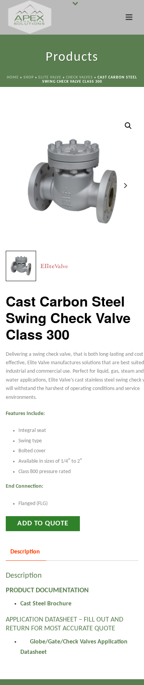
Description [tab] (25, 552)
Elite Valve (49, 77)
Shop (28, 77)
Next (125, 185)
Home (13, 77)
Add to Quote (42, 523)
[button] (128, 126)
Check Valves (79, 77)
